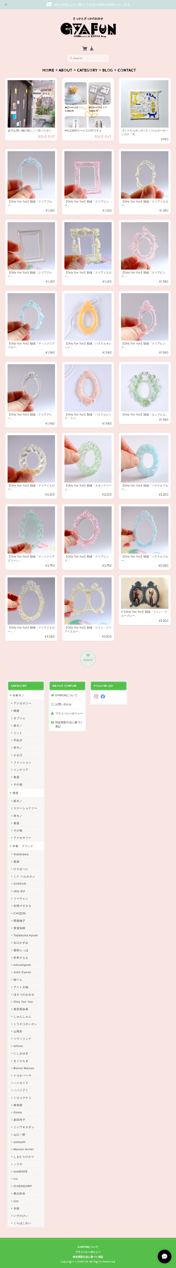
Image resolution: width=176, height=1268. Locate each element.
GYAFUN (20, 883)
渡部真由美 (21, 1009)
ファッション (22, 762)
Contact (127, 70)
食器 (16, 777)
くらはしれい (22, 1223)
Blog (107, 70)
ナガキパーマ (22, 1075)
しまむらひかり (24, 1156)
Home (48, 70)
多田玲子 (19, 1119)
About (65, 70)
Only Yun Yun (23, 1001)
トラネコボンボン (25, 1023)
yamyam (19, 1141)
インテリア (21, 769)
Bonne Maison (24, 1068)
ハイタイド (21, 1082)
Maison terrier (24, 1149)
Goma (18, 1112)
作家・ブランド (23, 845)
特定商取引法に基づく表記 (69, 724)
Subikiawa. (22, 854)
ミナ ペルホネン (24, 876)
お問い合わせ (63, 704)
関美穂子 (19, 920)
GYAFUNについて (66, 695)
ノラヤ (18, 1164)
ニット (18, 732)
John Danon (22, 972)
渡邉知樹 (19, 927)
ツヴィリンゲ (22, 1038)
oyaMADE (21, 1171)
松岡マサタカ (22, 905)
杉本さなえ (21, 957)
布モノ (18, 747)
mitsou (18, 1045)
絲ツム (18, 979)
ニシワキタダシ (24, 1127)
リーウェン (21, 898)
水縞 (16, 1208)
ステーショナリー (25, 808)
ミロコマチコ (22, 1097)
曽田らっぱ (21, 950)
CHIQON (20, 913)
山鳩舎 (18, 1031)
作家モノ (19, 695)
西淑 (16, 861)
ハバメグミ (21, 1090)
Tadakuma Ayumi (26, 935)
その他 (18, 784)
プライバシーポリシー (69, 713)
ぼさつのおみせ (24, 994)
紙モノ (18, 725)
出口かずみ (21, 942)
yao (16, 1201)
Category (87, 70)
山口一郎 (19, 1134)
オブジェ (19, 718)
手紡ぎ (18, 740)
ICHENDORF (23, 1186)
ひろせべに (21, 868)
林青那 (18, 1105)
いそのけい (21, 1215)
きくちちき (21, 1060)
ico (16, 1178)
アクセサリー (22, 703)
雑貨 (16, 710)
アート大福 (21, 987)
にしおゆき (21, 1053)
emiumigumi (22, 964)
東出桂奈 (19, 1193)
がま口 (18, 755)
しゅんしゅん (22, 1016)
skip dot (19, 891)
